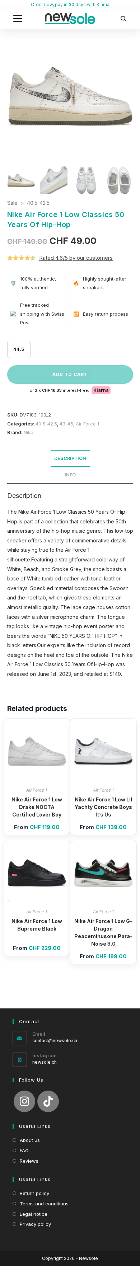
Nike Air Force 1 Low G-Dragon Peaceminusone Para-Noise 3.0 (103, 932)
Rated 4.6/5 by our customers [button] (76, 257)
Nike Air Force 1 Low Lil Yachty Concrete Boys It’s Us (103, 807)
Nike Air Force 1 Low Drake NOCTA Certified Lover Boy (36, 807)
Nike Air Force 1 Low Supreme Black (36, 925)
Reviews (29, 1161)
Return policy (34, 1193)
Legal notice (33, 1214)
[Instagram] (24, 1101)
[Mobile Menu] (17, 19)
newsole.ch (44, 1062)
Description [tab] (70, 458)
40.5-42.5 (38, 203)
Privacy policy (35, 1224)
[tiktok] (48, 1101)
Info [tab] (70, 474)
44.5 (18, 349)
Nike (28, 432)
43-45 (66, 424)
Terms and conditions (44, 1203)
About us (30, 1140)
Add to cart (70, 374)
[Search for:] (124, 19)
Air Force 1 (87, 424)
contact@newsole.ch (54, 1040)
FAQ (24, 1150)
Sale (12, 203)
